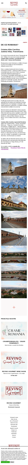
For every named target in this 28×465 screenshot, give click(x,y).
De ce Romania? (14, 421)
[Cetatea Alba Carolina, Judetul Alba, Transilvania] (14, 167)
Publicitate (14, 431)
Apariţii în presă (14, 428)
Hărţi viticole (14, 419)
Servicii (14, 435)
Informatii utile (14, 424)
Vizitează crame (14, 417)
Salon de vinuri (14, 422)
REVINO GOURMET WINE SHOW (14, 371)
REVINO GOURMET (14, 403)
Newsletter (14, 433)
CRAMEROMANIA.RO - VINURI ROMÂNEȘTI (14, 342)
